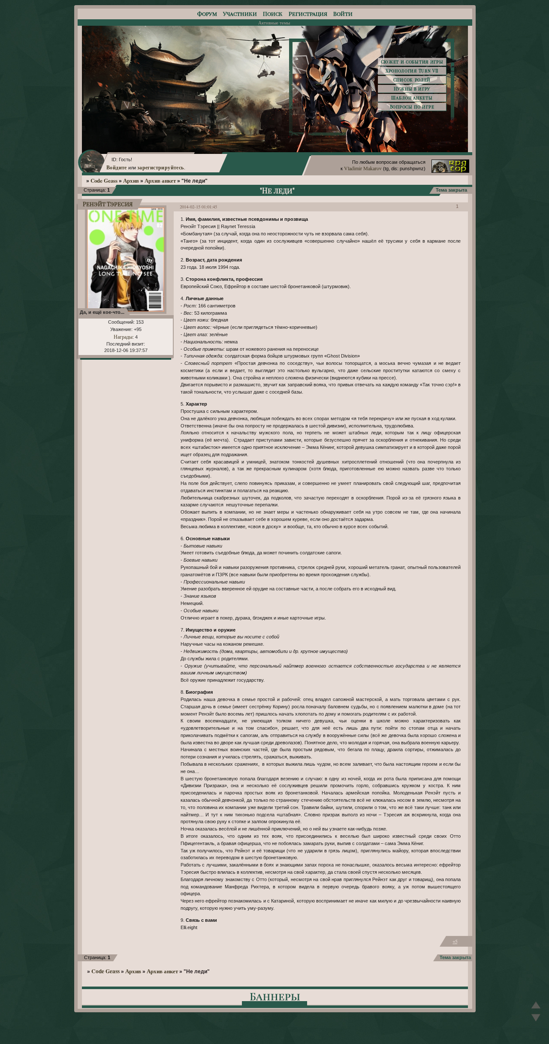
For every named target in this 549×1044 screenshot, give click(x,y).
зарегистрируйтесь (160, 167)
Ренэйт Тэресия (108, 204)
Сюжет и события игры (412, 62)
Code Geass (104, 180)
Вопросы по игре (412, 107)
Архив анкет (160, 180)
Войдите (116, 167)
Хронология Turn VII (412, 71)
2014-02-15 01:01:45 (198, 207)
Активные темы (274, 22)
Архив (131, 180)
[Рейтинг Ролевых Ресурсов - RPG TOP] (450, 170)
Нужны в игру (412, 89)
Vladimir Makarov (363, 168)
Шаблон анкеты (411, 98)
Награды (123, 336)
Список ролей (412, 80)
